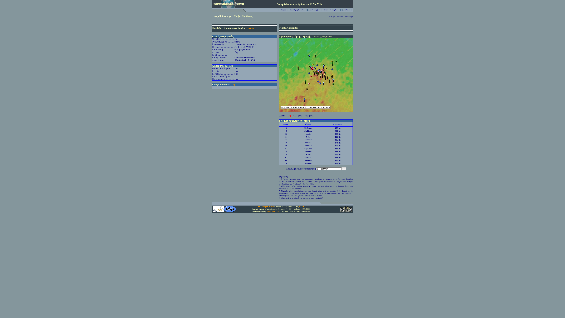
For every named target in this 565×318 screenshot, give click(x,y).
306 (336, 140)
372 (336, 146)
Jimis (308, 154)
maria (251, 28)
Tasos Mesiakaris (273, 211)
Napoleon (308, 148)
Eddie (308, 134)
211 (336, 131)
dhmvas (308, 143)
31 (286, 137)
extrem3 (308, 140)
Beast (301, 207)
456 (336, 128)
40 (286, 146)
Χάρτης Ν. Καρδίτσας (332, 10)
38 (286, 143)
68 (286, 160)
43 (286, 148)
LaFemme (308, 160)
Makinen (308, 131)
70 (286, 163)
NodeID (286, 124)
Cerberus (308, 128)
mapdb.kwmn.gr (222, 16)
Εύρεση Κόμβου (314, 10)
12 (286, 134)
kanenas (308, 151)
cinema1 (308, 157)
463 (336, 163)
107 (336, 154)
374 (336, 143)
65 (286, 157)
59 (286, 154)
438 (336, 157)
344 (336, 149)
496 (336, 160)
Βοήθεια (346, 10)
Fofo (308, 137)
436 (336, 152)
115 (336, 137)
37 (286, 140)
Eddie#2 (308, 146)
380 (336, 134)
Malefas (308, 163)
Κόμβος (308, 124)
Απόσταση (337, 124)
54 (286, 151)
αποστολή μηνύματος (246, 44)
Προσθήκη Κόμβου (297, 10)
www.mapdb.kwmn (266, 207)
